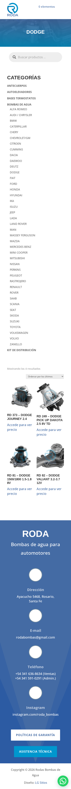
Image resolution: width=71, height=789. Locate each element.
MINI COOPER (18, 252)
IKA (12, 201)
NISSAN (15, 264)
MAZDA (15, 241)
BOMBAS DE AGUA (19, 104)
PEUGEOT (16, 275)
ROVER (14, 292)
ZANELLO (16, 344)
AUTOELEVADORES (19, 92)
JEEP (12, 212)
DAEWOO (16, 161)
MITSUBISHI (17, 258)
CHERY (14, 132)
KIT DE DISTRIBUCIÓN (21, 350)
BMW (13, 120)
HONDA (15, 189)
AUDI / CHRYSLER (21, 115)
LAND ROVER (18, 224)
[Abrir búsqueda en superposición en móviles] (35, 57)
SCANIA (14, 304)
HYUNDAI (16, 195)
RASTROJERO (18, 281)
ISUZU (14, 206)
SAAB (13, 298)
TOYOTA (15, 327)
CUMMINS (16, 149)
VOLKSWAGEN (19, 333)
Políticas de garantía (35, 735)
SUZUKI (14, 321)
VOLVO (14, 338)
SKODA (14, 315)
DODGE (14, 172)
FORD (13, 184)
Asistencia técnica (35, 752)
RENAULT (16, 287)
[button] (63, 781)
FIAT (12, 178)
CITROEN (15, 143)
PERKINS (15, 269)
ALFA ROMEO (18, 109)
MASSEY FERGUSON (22, 235)
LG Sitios (41, 783)
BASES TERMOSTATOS (21, 98)
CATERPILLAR (18, 126)
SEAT (13, 310)
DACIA (14, 155)
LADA (13, 218)
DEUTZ (14, 166)
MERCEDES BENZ (20, 247)
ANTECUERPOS (17, 86)
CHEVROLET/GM (20, 138)
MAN (13, 229)
